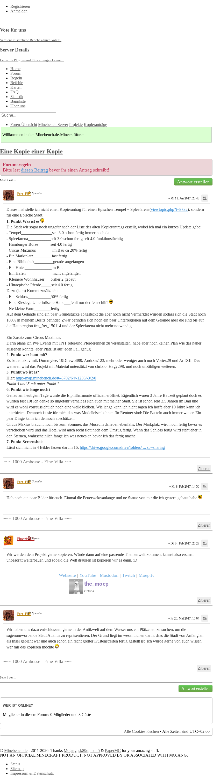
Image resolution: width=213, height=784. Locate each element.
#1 (205, 198)
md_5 (95, 750)
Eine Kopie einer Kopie (31, 151)
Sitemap (17, 768)
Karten (16, 87)
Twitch (128, 575)
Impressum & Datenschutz (32, 773)
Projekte (76, 124)
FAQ (14, 92)
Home (15, 68)
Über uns (17, 106)
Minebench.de (15, 750)
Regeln (16, 78)
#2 (205, 486)
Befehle (16, 82)
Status (15, 764)
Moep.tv (146, 575)
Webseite (67, 575)
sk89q (83, 750)
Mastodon (109, 575)
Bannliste (18, 101)
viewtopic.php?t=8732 (169, 209)
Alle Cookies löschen (141, 731)
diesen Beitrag (34, 170)
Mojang (70, 750)
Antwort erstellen (193, 181)
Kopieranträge (95, 124)
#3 (205, 543)
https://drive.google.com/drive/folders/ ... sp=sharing (122, 447)
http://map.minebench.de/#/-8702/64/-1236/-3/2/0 (56, 378)
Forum (15, 73)
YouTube (87, 575)
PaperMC (113, 750)
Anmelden (18, 11)
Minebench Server (53, 124)
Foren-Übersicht (23, 124)
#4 (205, 618)
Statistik (16, 96)
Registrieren (20, 6)
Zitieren (204, 468)
